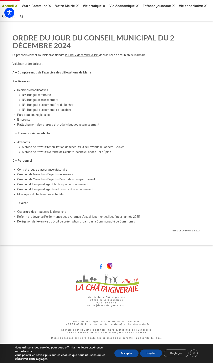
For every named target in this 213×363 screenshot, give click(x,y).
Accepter (126, 353)
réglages (41, 359)
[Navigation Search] (21, 16)
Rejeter (151, 353)
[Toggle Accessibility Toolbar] (9, 12)
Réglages (176, 353)
